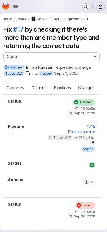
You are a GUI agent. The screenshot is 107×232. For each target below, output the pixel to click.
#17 (18, 29)
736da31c (86, 138)
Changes (86, 87)
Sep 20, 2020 (66, 73)
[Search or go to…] (85, 6)
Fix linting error (81, 132)
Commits (39, 87)
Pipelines (62, 87)
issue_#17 (14, 73)
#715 (90, 126)
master (46, 73)
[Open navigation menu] (15, 6)
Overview (15, 87)
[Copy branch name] (27, 73)
